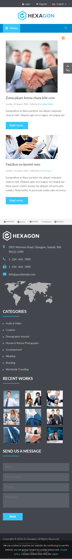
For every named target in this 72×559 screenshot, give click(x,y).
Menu (13, 28)
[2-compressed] (33, 399)
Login (27, 4)
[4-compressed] (11, 417)
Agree (55, 554)
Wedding (10, 356)
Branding (10, 363)
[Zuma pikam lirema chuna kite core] (32, 66)
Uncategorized (14, 350)
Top (68, 70)
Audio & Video (13, 323)
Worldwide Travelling (17, 369)
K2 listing (46, 171)
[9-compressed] (55, 435)
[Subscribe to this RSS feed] (63, 38)
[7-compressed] (55, 417)
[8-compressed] (11, 435)
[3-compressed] (55, 399)
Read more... (17, 125)
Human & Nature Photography (22, 343)
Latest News (48, 104)
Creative (10, 330)
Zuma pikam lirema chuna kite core (30, 98)
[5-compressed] (33, 435)
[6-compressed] (33, 417)
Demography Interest (17, 337)
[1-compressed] (11, 399)
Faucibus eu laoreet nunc (23, 164)
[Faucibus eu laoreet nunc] (32, 147)
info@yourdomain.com (22, 274)
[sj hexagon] (36, 15)
